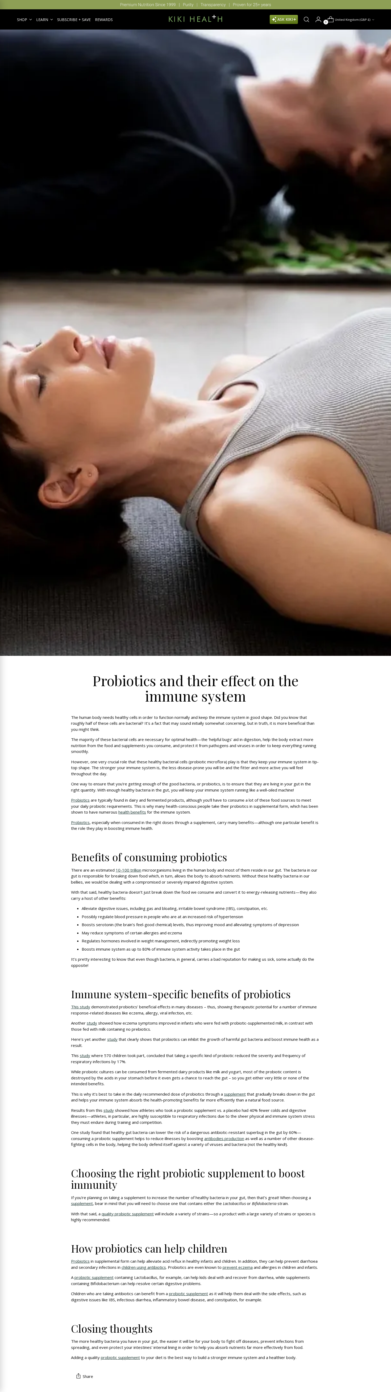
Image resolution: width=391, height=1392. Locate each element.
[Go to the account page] (316, 19)
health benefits (132, 812)
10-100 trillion (128, 870)
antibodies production (224, 1138)
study (92, 1023)
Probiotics (80, 800)
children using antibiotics (144, 1267)
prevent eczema (238, 1267)
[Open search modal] (304, 19)
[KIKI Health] (195, 18)
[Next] (383, 4)
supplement (235, 1094)
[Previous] (8, 4)
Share (88, 1376)
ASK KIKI (285, 19)
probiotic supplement (94, 1277)
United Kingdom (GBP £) (353, 20)
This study (80, 1006)
